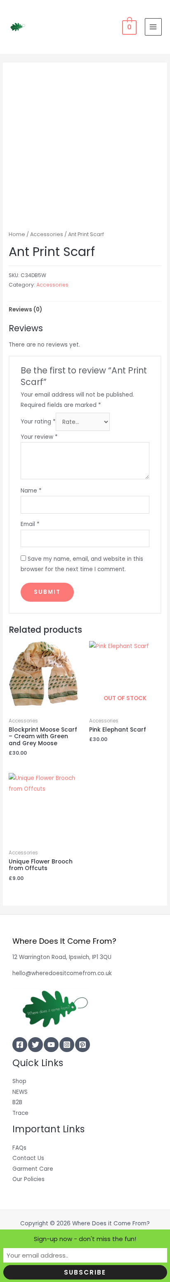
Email (30, 524)
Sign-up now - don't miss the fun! (85, 1238)
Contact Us (28, 1158)
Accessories (46, 234)
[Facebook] (19, 1044)
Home (17, 234)
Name (31, 491)
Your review (39, 437)
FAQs (19, 1148)
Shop (19, 1081)
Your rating (38, 422)
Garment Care (32, 1169)
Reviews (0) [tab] (25, 309)
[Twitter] (35, 1044)
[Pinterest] (82, 1044)
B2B (17, 1102)
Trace (20, 1113)
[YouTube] (51, 1044)
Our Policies (28, 1179)
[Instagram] (66, 1044)
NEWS (20, 1092)
